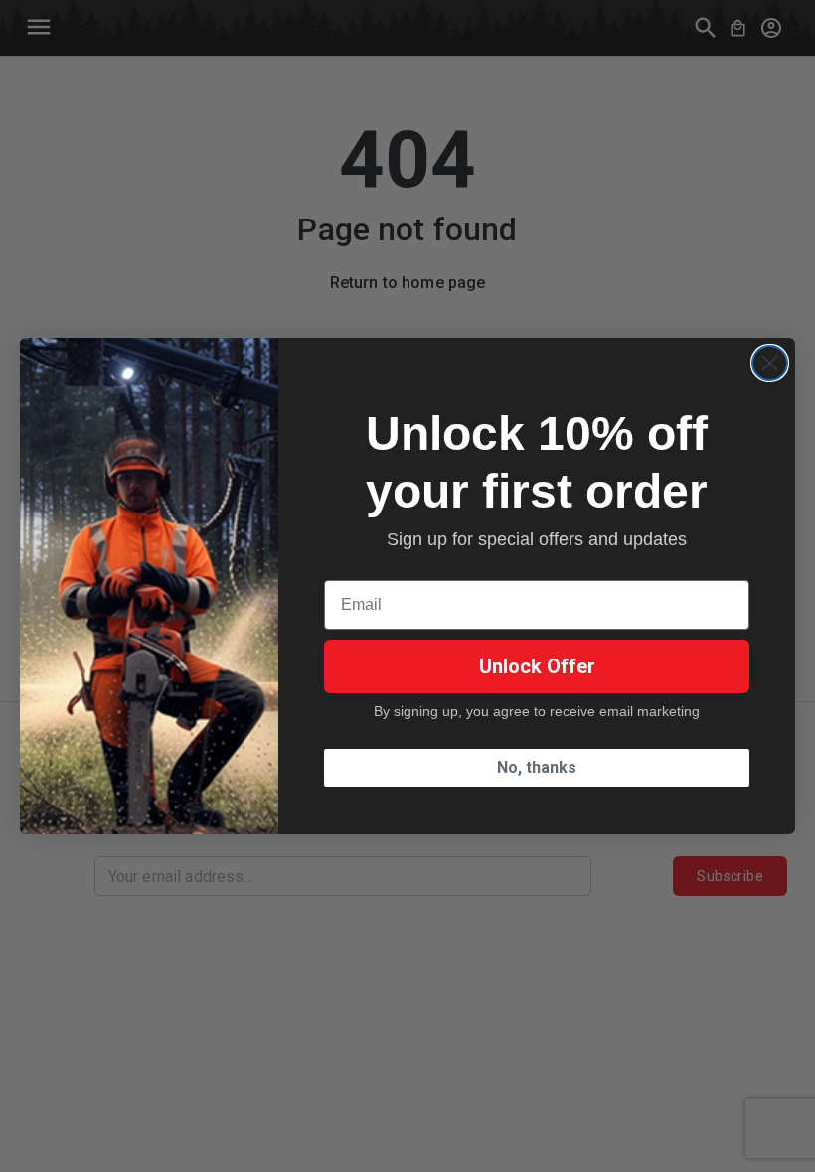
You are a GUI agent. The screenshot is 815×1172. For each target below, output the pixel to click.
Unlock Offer (537, 666)
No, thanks (536, 767)
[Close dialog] (769, 363)
